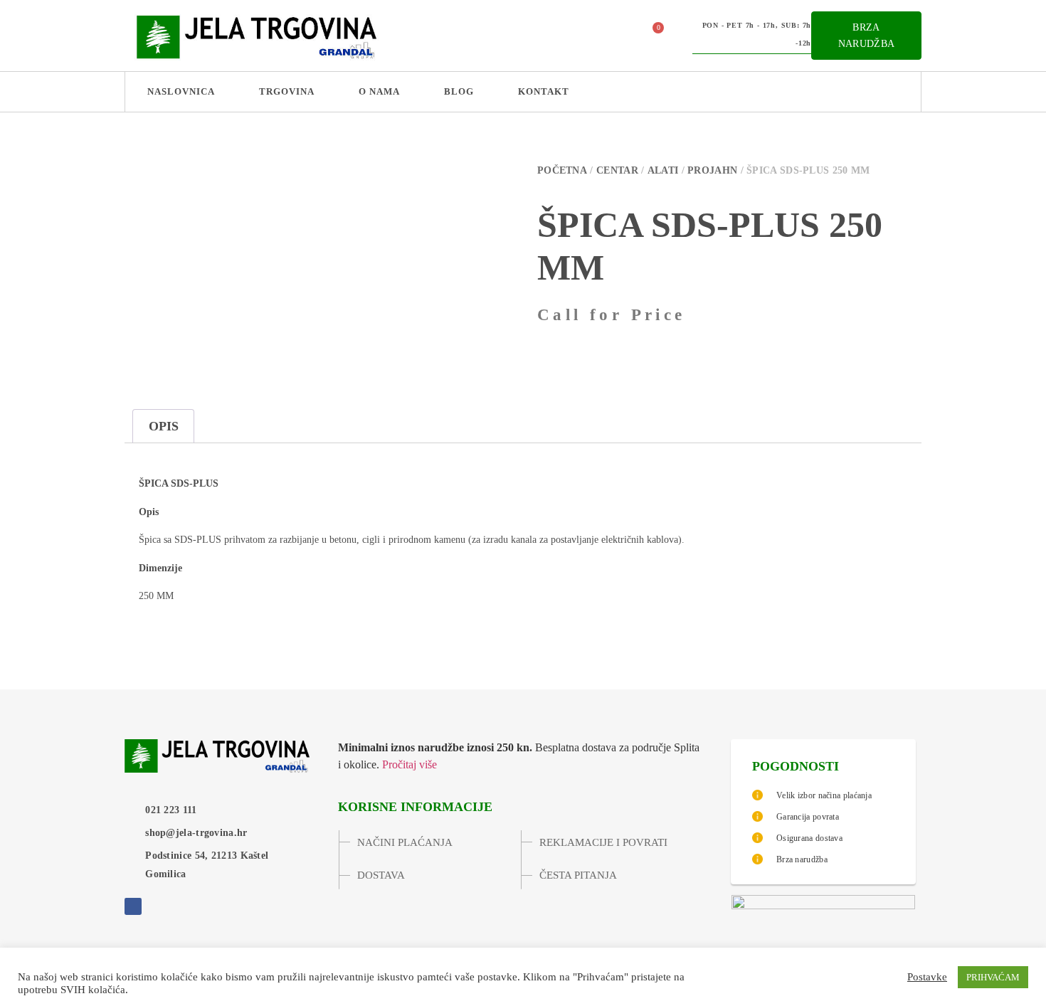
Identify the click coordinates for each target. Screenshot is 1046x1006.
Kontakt (543, 91)
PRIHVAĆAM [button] (993, 977)
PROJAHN (712, 170)
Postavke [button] (927, 977)
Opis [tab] (164, 426)
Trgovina (287, 91)
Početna (562, 170)
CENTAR (617, 170)
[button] (614, 35)
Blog (459, 91)
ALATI (663, 170)
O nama (379, 91)
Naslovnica (181, 91)
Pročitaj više (409, 764)
